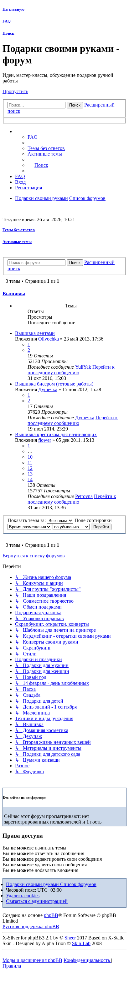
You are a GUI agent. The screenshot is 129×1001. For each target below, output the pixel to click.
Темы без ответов (19, 229)
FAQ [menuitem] (33, 137)
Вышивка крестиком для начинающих (56, 434)
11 (30, 462)
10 (30, 457)
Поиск (8, 33)
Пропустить (15, 91)
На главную (13, 9)
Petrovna (84, 496)
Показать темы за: (27, 520)
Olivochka (48, 338)
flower (44, 440)
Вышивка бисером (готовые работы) (54, 383)
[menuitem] (46, 148)
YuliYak (83, 367)
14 (30, 479)
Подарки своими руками (33, 884)
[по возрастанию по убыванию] (71, 526)
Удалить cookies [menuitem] (22, 895)
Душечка (47, 389)
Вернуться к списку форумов (34, 555)
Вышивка (14, 293)
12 (30, 468)
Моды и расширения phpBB (32, 960)
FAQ (7, 21)
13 (30, 473)
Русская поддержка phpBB (31, 926)
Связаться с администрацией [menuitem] (37, 901)
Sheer (70, 937)
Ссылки (30, 131)
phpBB (51, 915)
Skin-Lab (81, 943)
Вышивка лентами (35, 333)
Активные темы (17, 241)
